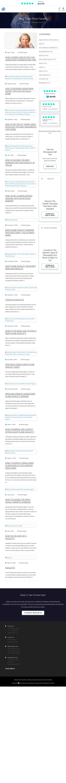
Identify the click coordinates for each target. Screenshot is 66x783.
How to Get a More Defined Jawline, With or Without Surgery (18, 198)
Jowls (41, 67)
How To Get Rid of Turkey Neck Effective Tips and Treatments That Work (20, 126)
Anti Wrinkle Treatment (47, 48)
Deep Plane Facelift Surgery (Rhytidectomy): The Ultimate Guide (19, 232)
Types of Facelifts (14, 300)
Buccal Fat (43, 55)
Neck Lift (42, 71)
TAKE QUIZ (50, 166)
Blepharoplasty (44, 51)
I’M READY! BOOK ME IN (33, 613)
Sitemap (40, 679)
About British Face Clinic (48, 40)
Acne (40, 44)
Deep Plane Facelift (46, 59)
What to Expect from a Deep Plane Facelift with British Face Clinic (19, 465)
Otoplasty (42, 79)
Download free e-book (50, 214)
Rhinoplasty (43, 83)
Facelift (42, 63)
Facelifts (10, 568)
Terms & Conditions (47, 679)
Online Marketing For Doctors (46, 683)
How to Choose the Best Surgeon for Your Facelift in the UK (20, 162)
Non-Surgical (44, 75)
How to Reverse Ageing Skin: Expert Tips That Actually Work (19, 91)
